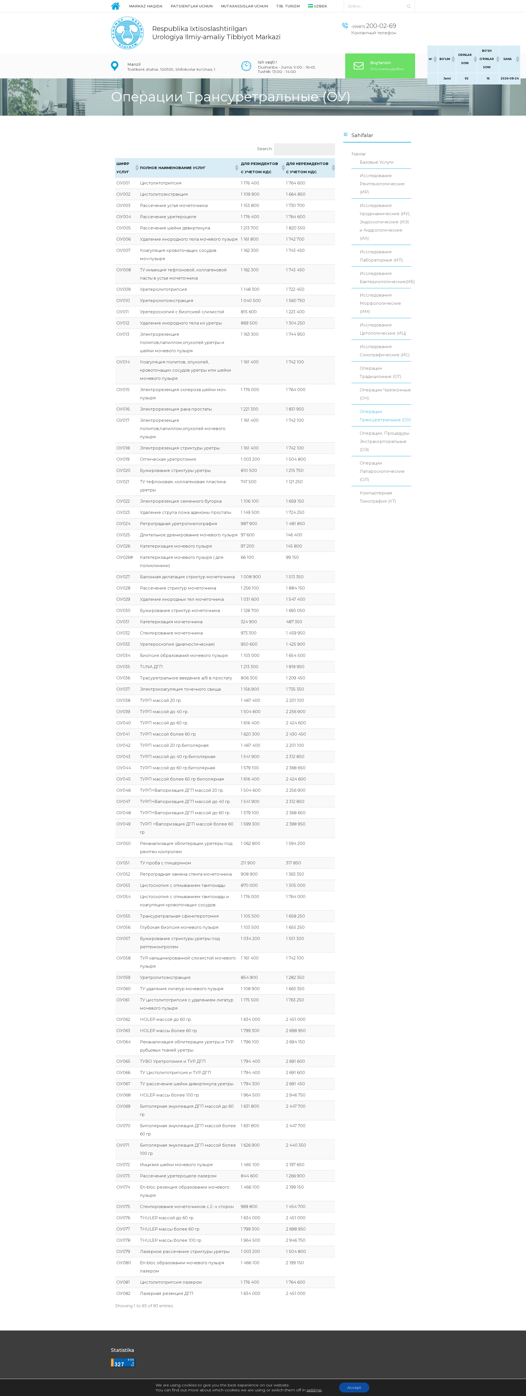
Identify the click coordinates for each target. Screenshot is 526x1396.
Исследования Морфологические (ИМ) (380, 303)
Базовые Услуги (377, 162)
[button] (434, 59)
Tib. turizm (288, 6)
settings (314, 1390)
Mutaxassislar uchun (244, 6)
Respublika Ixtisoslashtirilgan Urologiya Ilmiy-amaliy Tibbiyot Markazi (216, 33)
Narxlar (358, 153)
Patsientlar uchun (192, 6)
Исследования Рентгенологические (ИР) (382, 184)
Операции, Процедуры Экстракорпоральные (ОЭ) (384, 441)
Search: (265, 148)
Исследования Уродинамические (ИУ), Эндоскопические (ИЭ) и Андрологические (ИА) (385, 222)
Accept (354, 1387)
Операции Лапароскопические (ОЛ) (382, 471)
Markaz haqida (145, 6)
